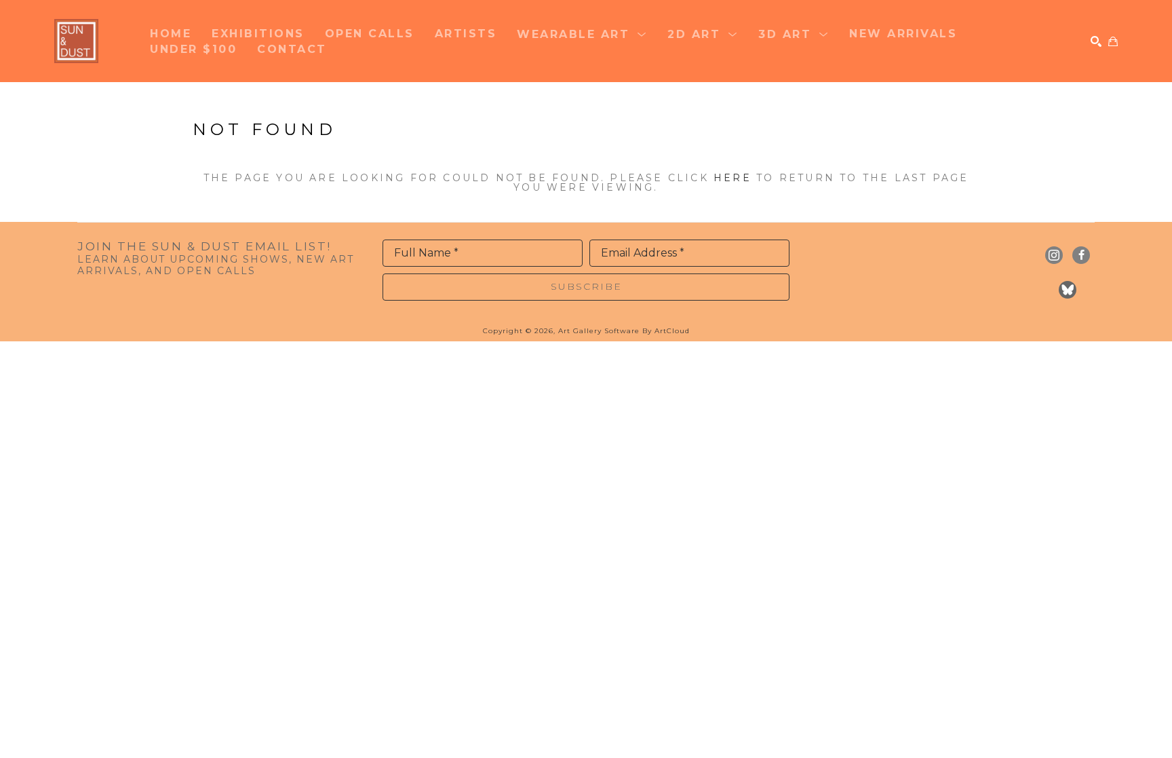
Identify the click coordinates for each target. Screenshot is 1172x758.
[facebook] (1081, 255)
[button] (582, 33)
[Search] (1096, 41)
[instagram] (1054, 255)
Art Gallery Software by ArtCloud (624, 330)
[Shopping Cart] (1113, 41)
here (732, 178)
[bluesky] (1067, 290)
